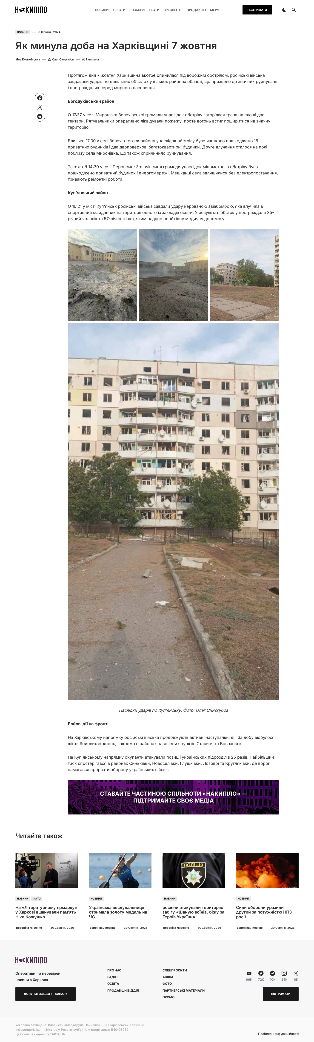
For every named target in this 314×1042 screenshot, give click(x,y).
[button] (284, 10)
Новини (23, 32)
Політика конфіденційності (278, 1034)
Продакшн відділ (123, 990)
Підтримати (257, 9)
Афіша (168, 977)
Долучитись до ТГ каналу (45, 994)
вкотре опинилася (160, 75)
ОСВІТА (113, 983)
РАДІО (112, 977)
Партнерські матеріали (184, 990)
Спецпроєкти (175, 970)
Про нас (114, 970)
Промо (168, 997)
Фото (37, 898)
